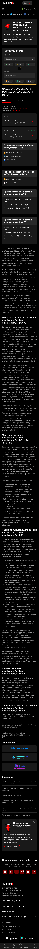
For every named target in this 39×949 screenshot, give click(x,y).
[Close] (34, 21)
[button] (6, 100)
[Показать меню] (35, 3)
